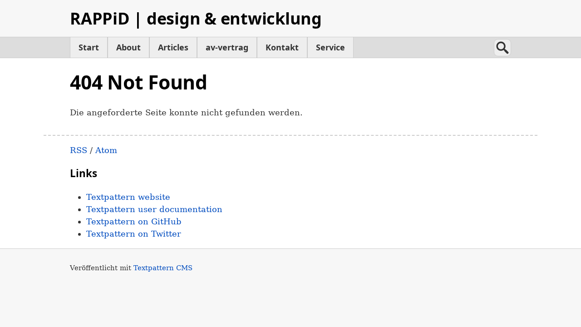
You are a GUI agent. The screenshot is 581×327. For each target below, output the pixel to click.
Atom (106, 150)
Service (330, 47)
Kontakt (282, 47)
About (128, 47)
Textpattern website (128, 197)
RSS (78, 150)
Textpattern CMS (162, 268)
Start (89, 47)
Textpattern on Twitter (133, 233)
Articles (173, 47)
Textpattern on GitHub (134, 221)
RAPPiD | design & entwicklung (196, 18)
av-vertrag (227, 47)
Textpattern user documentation (154, 209)
